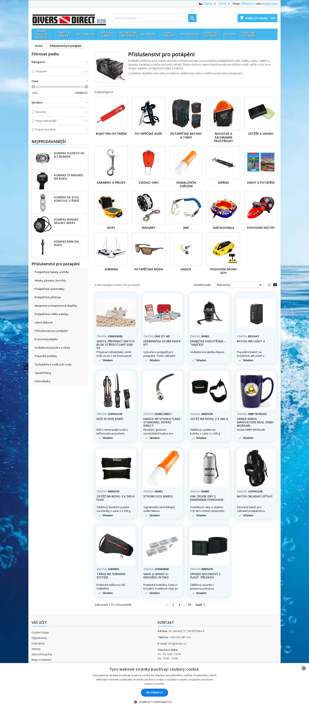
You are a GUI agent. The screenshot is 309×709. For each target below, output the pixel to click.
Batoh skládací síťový (255, 496)
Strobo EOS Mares (158, 496)
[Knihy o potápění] (260, 162)
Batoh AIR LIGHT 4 (251, 341)
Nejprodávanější (49, 141)
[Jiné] (186, 207)
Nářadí (223, 182)
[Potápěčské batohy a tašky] (186, 113)
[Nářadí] (223, 162)
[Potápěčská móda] (148, 249)
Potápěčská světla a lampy (52, 314)
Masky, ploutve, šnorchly (50, 280)
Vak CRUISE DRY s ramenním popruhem (206, 498)
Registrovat (270, 3)
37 (189, 605)
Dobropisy (38, 643)
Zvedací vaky (149, 182)
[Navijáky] (148, 207)
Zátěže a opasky (261, 134)
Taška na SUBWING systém (110, 575)
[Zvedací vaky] (148, 162)
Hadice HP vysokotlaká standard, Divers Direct (161, 422)
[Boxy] (111, 207)
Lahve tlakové (44, 322)
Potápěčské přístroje (48, 297)
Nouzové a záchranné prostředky (223, 137)
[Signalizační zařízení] (186, 162)
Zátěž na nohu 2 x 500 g (209, 419)
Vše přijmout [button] (155, 692)
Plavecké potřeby (46, 356)
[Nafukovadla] (223, 207)
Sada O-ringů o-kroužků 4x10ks (156, 575)
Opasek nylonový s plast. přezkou (205, 575)
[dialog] (154, 686)
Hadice (186, 269)
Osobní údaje (40, 632)
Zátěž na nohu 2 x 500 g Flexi (115, 498)
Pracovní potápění (46, 339)
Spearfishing (43, 373)
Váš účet (39, 622)
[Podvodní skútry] (260, 207)
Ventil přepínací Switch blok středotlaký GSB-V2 (115, 344)
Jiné (186, 228)
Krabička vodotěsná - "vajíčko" (207, 343)
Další (201, 605)
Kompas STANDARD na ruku (68, 177)
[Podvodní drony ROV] (223, 249)
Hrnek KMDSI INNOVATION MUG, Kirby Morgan (255, 422)
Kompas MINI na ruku (66, 243)
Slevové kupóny (42, 654)
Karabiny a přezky (111, 182)
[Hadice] (186, 249)
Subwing (111, 269)
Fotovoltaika (42, 381)
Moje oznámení (41, 660)
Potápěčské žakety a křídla (52, 272)
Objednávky (39, 638)
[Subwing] (111, 249)
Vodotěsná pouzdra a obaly (52, 347)
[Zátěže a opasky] (260, 113)
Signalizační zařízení (186, 184)
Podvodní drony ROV (223, 271)
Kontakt (166, 622)
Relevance (240, 285)
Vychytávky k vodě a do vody (53, 364)
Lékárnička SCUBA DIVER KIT (162, 343)
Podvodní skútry (261, 228)
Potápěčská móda (148, 269)
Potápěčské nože (148, 134)
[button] (154, 702)
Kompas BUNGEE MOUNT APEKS (66, 221)
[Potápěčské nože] (148, 113)
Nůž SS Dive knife (109, 419)
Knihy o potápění (261, 182)
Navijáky (148, 228)
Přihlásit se (248, 3)
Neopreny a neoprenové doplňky (56, 305)
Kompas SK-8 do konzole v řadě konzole (66, 199)
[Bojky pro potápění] (111, 113)
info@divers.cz (177, 643)
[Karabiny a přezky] (111, 162)
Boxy (111, 228)
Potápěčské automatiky (50, 289)
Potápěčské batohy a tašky (186, 135)
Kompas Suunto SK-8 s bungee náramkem (69, 155)
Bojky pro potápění (111, 134)
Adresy (36, 649)
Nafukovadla (223, 228)
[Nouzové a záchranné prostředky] (223, 113)
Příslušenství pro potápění (51, 331)
